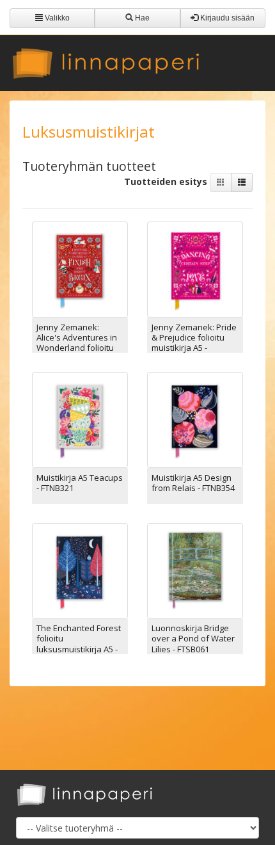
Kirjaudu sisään (226, 17)
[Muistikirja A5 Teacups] (80, 419)
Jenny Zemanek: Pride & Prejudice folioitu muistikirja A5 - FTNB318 (194, 342)
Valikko (56, 17)
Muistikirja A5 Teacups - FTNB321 (79, 483)
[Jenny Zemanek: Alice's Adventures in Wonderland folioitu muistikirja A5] (80, 268)
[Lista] (242, 182)
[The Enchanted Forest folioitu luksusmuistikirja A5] (80, 569)
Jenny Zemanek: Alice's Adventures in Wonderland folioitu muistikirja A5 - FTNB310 (76, 347)
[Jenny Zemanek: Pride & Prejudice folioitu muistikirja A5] (195, 268)
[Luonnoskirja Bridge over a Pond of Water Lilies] (195, 569)
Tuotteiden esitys (167, 181)
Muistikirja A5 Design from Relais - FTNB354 (193, 483)
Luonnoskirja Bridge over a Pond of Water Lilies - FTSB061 (193, 638)
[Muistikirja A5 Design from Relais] (195, 419)
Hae (141, 17)
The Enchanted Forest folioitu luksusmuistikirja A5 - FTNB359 (78, 643)
